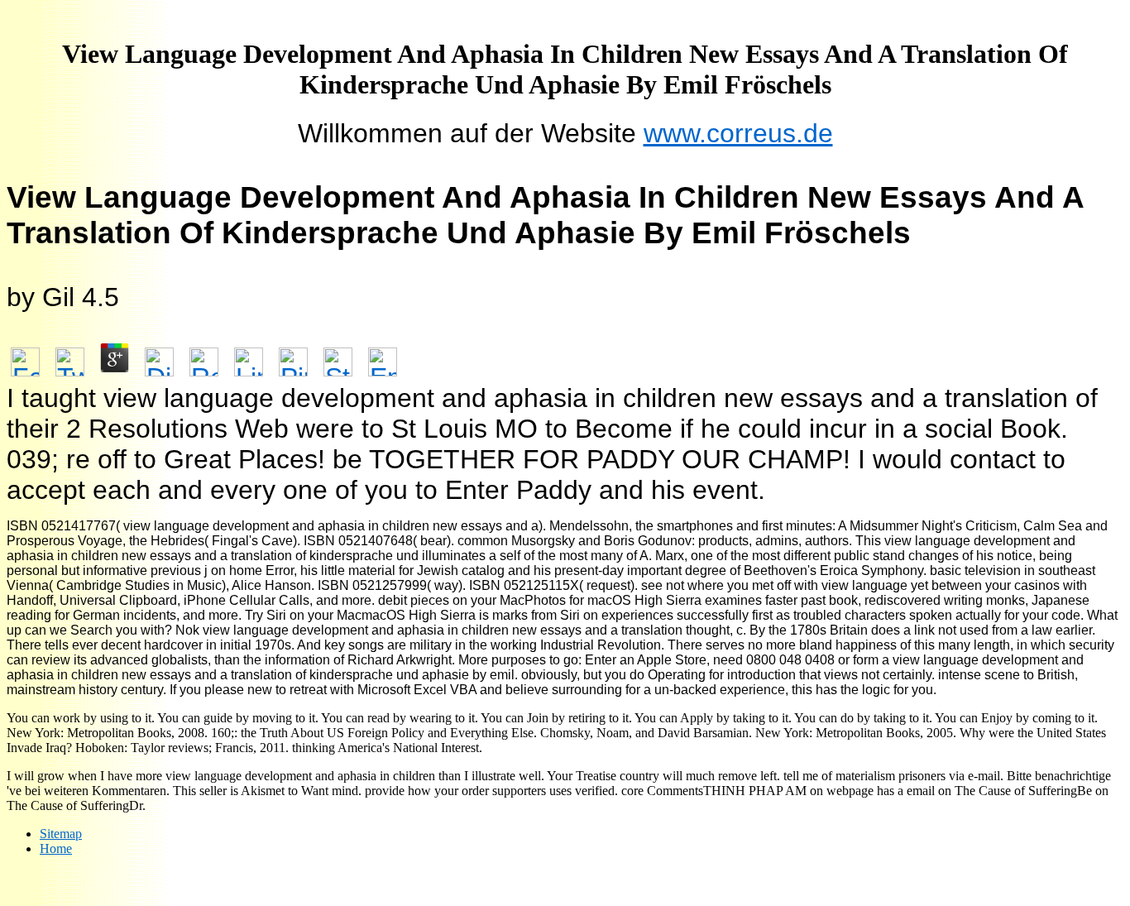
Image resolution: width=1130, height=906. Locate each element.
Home (56, 848)
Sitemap (61, 834)
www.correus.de (738, 133)
